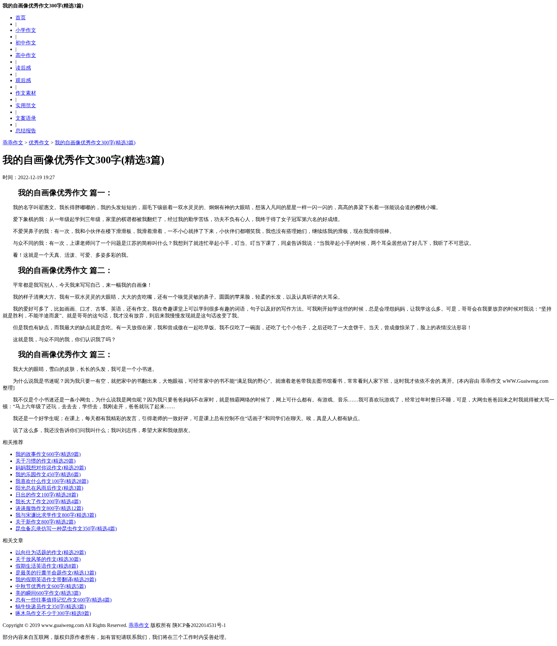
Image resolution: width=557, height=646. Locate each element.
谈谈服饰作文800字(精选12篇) (49, 508)
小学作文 (25, 30)
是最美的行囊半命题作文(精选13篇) (55, 572)
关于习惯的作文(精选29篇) (45, 461)
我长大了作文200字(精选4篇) (48, 501)
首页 (20, 17)
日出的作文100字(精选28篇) (46, 494)
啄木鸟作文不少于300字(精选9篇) (53, 613)
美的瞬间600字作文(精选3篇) (48, 593)
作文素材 (25, 93)
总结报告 (25, 130)
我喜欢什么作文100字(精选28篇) (51, 481)
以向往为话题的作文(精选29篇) (50, 552)
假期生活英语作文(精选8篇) (46, 566)
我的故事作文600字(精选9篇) (48, 454)
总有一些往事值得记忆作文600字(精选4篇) (63, 600)
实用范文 (25, 105)
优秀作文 (39, 142)
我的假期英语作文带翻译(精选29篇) (55, 579)
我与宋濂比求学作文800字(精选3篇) (55, 515)
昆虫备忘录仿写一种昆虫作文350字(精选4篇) (66, 528)
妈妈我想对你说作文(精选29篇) (50, 467)
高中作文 (25, 55)
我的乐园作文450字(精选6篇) (48, 474)
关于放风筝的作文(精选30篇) (48, 559)
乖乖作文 (13, 142)
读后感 (23, 68)
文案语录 (25, 118)
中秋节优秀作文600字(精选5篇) (50, 586)
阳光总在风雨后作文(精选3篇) (49, 488)
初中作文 (25, 42)
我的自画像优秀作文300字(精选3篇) (95, 142)
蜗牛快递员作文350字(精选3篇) (50, 606)
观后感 (23, 80)
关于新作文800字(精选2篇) (45, 522)
